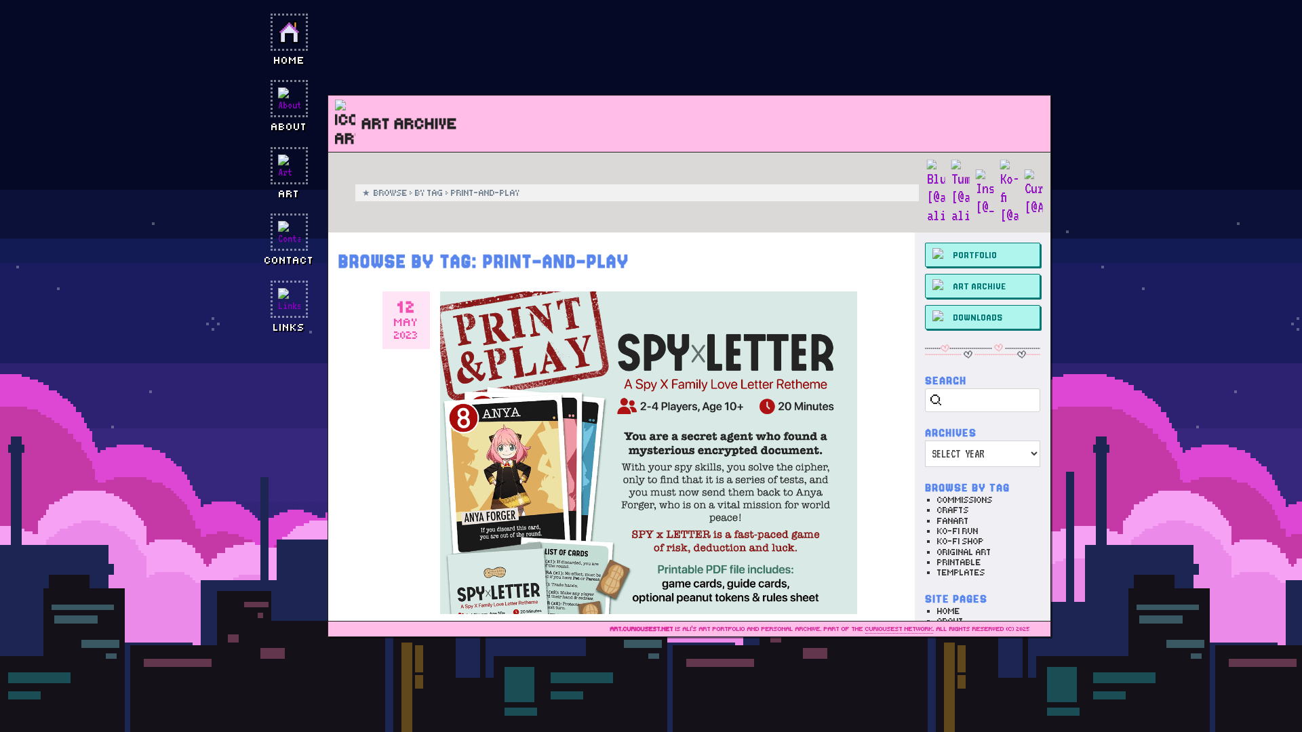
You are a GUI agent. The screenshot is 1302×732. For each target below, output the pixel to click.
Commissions (965, 500)
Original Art (964, 552)
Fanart (953, 521)
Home (948, 611)
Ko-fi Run (958, 531)
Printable (959, 562)
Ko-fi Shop (960, 541)
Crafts (953, 510)
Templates (961, 572)
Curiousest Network (899, 629)
